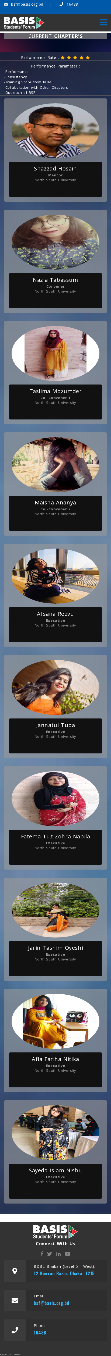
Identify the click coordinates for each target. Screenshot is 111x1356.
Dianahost (16, 1355)
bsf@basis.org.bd (27, 4)
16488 (71, 4)
